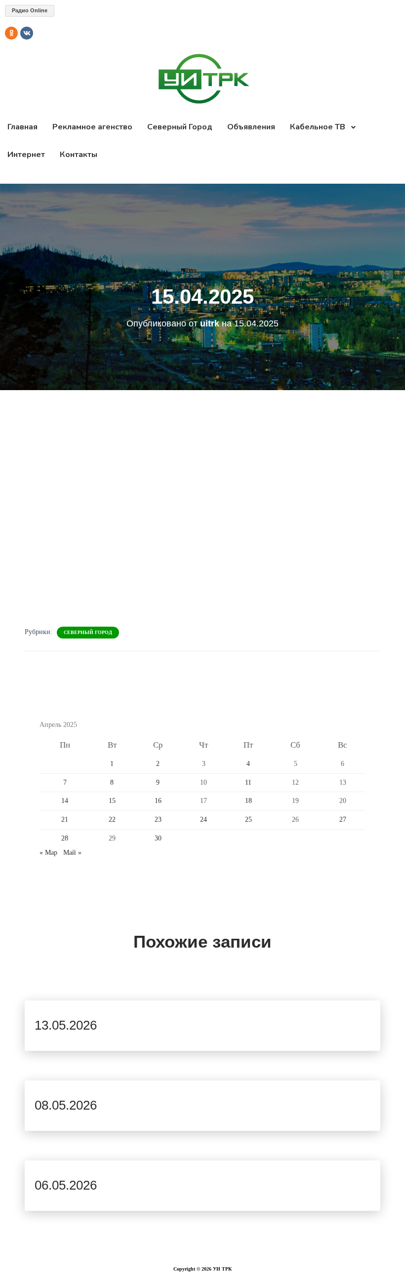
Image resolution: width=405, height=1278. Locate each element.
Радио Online (29, 10)
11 (248, 782)
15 (112, 800)
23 (158, 819)
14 (64, 800)
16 (158, 800)
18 (248, 800)
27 (342, 819)
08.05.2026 (66, 1105)
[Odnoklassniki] (11, 33)
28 (64, 838)
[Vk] (26, 33)
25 (248, 819)
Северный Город (88, 632)
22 (112, 819)
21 (64, 819)
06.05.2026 (66, 1185)
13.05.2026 (66, 1025)
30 (158, 838)
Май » (72, 852)
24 (203, 819)
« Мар (48, 852)
